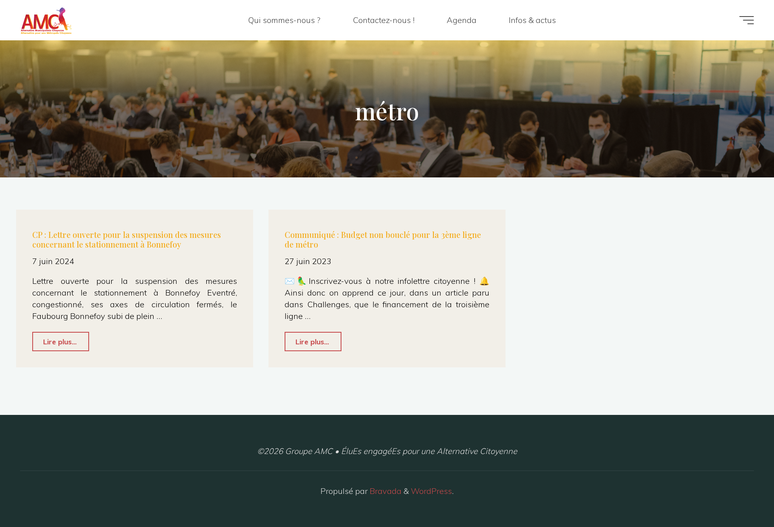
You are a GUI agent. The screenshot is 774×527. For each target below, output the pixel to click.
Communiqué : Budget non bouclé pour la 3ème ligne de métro (383, 239)
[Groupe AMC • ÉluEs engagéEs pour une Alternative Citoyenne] (46, 20)
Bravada (385, 491)
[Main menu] (746, 20)
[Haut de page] (742, 495)
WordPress (431, 491)
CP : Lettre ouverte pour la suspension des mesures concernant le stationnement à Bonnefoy (126, 239)
